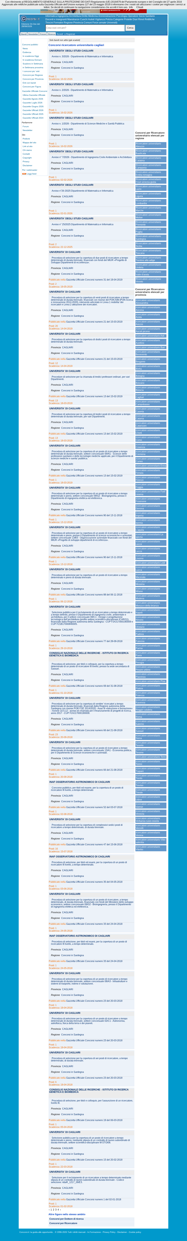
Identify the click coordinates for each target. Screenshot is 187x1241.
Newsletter (27, 130)
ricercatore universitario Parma (148, 646)
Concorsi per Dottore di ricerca (66, 1219)
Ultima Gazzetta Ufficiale (34, 95)
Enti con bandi (29, 83)
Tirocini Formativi (54, 22)
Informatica (51, 16)
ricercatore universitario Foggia (148, 485)
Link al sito (27, 146)
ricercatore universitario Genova (148, 507)
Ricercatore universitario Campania (148, 166)
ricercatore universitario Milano (148, 590)
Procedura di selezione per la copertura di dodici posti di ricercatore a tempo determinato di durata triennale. (90, 340)
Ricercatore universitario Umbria (148, 266)
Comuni (88, 22)
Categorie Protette (122, 19)
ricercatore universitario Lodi (150, 563)
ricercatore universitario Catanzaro (148, 424)
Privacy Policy (109, 1232)
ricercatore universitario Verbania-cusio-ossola (148, 819)
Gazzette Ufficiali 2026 (33, 110)
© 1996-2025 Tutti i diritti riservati (70, 1232)
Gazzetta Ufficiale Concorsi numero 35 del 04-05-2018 (94, 882)
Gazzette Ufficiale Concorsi (34, 91)
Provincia (78, 22)
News (25, 48)
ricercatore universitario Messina (148, 582)
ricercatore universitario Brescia (148, 388)
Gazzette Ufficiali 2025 (33, 114)
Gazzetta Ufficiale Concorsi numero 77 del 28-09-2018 (94, 641)
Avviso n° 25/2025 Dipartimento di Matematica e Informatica (82, 224)
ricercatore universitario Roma (148, 715)
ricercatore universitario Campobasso (148, 402)
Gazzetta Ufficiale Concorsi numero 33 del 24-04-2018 (94, 924)
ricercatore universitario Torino (148, 762)
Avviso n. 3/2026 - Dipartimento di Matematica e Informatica (82, 56)
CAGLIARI (67, 62)
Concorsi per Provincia (33, 79)
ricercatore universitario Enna (151, 465)
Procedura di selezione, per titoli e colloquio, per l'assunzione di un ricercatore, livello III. (92, 1102)
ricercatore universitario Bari (150, 347)
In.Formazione (94, 1232)
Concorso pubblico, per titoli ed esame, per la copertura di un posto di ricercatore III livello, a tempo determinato (87, 789)
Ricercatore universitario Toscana (148, 251)
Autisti (91, 19)
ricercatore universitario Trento (148, 776)
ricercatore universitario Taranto (148, 744)
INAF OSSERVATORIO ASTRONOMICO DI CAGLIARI (79, 782)
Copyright (27, 158)
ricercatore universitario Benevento (148, 353)
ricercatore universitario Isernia (148, 521)
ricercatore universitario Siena (148, 736)
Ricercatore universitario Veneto (148, 280)
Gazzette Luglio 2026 (32, 102)
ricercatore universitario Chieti (148, 431)
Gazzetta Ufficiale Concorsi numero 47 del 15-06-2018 (94, 844)
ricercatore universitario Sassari (148, 729)
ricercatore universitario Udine (148, 798)
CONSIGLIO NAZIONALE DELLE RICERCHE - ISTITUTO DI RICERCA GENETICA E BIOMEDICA (88, 654)
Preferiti (26, 139)
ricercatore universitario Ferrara (148, 471)
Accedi (60, 34)
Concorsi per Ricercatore (63, 1223)
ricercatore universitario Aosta (148, 315)
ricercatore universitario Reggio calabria (148, 708)
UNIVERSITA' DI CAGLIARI (64, 252)
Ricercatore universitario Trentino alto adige (148, 259)
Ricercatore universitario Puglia (148, 230)
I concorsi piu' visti (31, 71)
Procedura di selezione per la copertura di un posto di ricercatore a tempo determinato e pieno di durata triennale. (89, 576)
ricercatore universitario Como (148, 438)
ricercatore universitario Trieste (148, 791)
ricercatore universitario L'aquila (148, 528)
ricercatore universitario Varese (148, 805)
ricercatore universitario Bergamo (148, 360)
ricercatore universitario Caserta (148, 410)
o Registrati (69, 34)
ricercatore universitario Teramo (148, 751)
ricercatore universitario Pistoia (148, 686)
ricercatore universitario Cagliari (148, 395)
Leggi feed (31, 174)
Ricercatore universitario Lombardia (148, 201)
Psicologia (121, 16)
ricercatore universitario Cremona (148, 452)
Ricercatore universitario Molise (148, 216)
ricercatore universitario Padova (148, 632)
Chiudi (139, 7)
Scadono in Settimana (33, 63)
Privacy (26, 161)
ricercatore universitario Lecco (148, 549)
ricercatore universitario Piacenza (148, 675)
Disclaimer (27, 165)
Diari (135, 19)
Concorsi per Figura (32, 86)
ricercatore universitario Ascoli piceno (148, 330)
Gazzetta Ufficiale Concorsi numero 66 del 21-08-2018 (94, 730)
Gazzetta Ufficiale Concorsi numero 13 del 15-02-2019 (94, 396)
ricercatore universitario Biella (148, 367)
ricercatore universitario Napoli (148, 611)
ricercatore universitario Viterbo (148, 848)
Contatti (26, 154)
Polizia (109, 19)
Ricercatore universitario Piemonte (148, 223)
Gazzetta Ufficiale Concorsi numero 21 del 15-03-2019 (94, 322)
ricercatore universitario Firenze (148, 478)
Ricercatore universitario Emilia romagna (148, 173)
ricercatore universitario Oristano (148, 625)
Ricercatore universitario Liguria (148, 194)
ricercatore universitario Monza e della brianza (148, 604)
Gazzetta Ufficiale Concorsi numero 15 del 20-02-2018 (94, 1160)
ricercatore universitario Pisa (150, 681)
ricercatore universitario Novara (148, 618)
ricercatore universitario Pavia (148, 654)
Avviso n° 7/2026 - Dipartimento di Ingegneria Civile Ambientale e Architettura (92, 157)
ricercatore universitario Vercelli (148, 826)
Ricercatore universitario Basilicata (148, 152)
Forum (26, 126)
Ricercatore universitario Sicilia (148, 244)
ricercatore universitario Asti (150, 336)
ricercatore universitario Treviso (148, 784)
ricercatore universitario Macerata (148, 575)
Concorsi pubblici (30, 44)
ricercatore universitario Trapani (148, 769)
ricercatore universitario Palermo (148, 639)
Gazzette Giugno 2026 (33, 106)
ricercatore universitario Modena (148, 597)
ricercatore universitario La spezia (149, 535)
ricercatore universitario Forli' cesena (151, 492)
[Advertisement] (151, 83)
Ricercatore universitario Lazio (148, 187)
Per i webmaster (29, 170)
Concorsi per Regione (33, 75)
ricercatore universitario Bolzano (148, 381)
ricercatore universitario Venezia (148, 812)
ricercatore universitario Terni (151, 757)
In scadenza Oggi (31, 56)
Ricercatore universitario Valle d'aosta (148, 273)
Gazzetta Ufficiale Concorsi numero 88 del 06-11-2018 (94, 595)
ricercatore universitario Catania (148, 417)
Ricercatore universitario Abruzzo (148, 144)
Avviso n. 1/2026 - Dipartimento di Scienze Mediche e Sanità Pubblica (88, 124)
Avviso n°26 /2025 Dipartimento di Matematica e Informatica (82, 191)
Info (131, 7)
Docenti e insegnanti (56, 19)
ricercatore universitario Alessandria (148, 301)
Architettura (75, 16)
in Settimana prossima (33, 67)
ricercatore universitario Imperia (148, 514)
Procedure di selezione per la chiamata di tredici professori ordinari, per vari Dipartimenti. (90, 378)
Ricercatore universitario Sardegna (148, 237)
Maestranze (73, 19)
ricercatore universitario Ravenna (148, 701)
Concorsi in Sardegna (72, 68)
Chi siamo (27, 150)
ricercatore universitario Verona (148, 833)
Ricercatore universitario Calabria (148, 159)
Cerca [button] (130, 28)
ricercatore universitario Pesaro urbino (148, 668)
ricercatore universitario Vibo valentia (150, 841)
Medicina (93, 16)
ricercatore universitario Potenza (148, 694)
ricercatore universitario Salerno (148, 722)
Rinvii (141, 19)
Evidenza (27, 52)
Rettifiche (150, 19)
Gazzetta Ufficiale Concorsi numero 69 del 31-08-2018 (94, 686)
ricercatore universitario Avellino (148, 341)
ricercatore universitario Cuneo (148, 460)
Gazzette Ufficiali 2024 (33, 118)
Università (112, 22)
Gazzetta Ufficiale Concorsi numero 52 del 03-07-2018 (94, 807)
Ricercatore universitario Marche (148, 209)
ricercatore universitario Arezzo (148, 322)
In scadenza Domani (32, 60)
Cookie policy (135, 1232)
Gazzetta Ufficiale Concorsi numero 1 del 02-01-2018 (93, 1199)
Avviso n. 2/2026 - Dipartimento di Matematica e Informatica (82, 90)
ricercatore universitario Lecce (148, 542)
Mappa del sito (29, 142)
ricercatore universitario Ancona (148, 308)
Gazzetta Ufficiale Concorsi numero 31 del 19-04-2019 (94, 280)
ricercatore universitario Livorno (148, 557)
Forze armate (99, 22)
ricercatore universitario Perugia (148, 661)
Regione (68, 22)
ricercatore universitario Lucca (148, 568)
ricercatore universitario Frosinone (148, 500)
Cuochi (84, 19)
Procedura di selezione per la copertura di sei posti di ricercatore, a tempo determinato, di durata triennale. (89, 1059)
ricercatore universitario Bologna (148, 374)
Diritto (85, 16)
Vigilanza (100, 19)
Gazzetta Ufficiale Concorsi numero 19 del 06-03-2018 (94, 1120)
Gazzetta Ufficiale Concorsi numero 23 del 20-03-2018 (94, 1001)
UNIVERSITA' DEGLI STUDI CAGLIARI (71, 51)
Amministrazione (107, 16)
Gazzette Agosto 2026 (33, 99)
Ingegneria (63, 16)
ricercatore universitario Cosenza (148, 445)
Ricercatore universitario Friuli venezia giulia (148, 180)
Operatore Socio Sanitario (141, 16)
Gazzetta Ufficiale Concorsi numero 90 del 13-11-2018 (94, 515)
